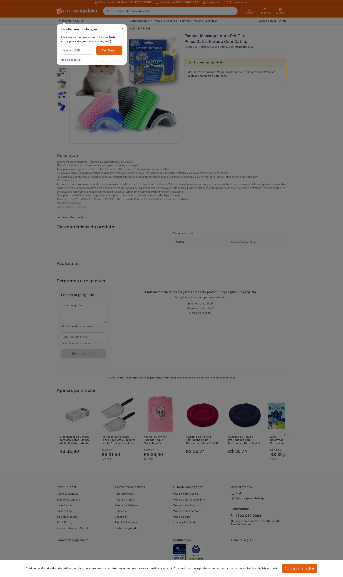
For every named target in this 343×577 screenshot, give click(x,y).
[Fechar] (122, 28)
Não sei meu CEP (71, 59)
